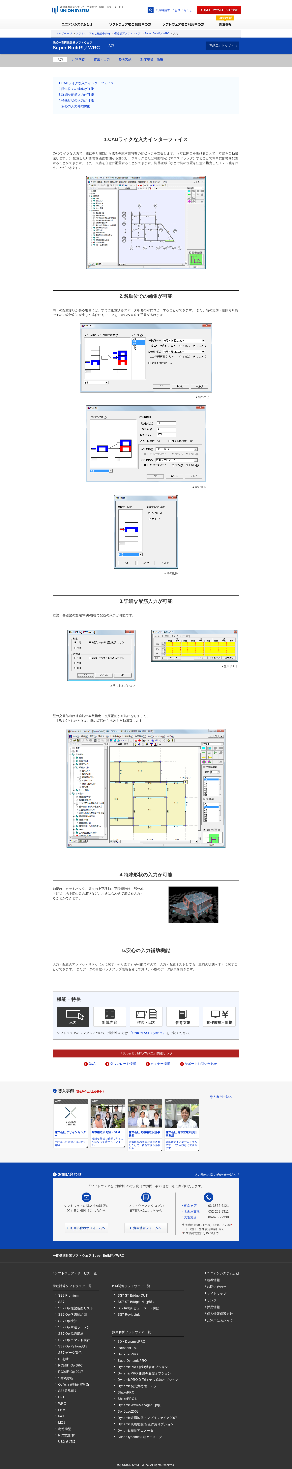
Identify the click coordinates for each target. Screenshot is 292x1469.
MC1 (61, 1422)
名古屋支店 (192, 1211)
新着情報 (213, 1280)
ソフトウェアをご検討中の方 (93, 33)
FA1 (61, 1416)
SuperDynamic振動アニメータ (140, 1437)
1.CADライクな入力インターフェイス (86, 83)
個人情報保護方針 (220, 1313)
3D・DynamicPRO (131, 1341)
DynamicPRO (128, 1354)
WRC (62, 1403)
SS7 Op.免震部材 (71, 1333)
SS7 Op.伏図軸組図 (72, 1314)
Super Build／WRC (157, 33)
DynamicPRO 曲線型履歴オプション (144, 1373)
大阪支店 (190, 1217)
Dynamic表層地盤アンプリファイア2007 (147, 1418)
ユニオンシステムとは (223, 1273)
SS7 (61, 1302)
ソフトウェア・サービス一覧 (76, 1273)
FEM (61, 1410)
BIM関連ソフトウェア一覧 (131, 1286)
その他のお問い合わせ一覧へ (215, 1174)
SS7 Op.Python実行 (72, 1346)
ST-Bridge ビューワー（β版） (139, 1308)
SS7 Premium (68, 1295)
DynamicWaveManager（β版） (140, 1405)
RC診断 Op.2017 (70, 1371)
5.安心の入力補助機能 (75, 106)
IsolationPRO (127, 1348)
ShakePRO (126, 1392)
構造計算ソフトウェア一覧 (72, 1286)
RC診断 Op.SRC (70, 1365)
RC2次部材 (66, 1435)
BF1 (61, 1397)
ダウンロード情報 (123, 1063)
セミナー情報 (160, 1063)
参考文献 (125, 59)
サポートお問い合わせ (201, 1063)
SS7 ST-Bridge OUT (132, 1295)
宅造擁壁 (64, 1429)
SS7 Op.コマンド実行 (74, 1340)
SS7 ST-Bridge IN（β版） (136, 1302)
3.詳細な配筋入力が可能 (76, 94)
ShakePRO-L (127, 1398)
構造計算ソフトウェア (127, 33)
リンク (212, 1300)
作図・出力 (102, 59)
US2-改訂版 (66, 1441)
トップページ (64, 33)
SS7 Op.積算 (67, 1321)
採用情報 (213, 1307)
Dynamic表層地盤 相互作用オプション (146, 1424)
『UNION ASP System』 (147, 1033)
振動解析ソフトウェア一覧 (131, 1332)
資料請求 (164, 10)
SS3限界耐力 (67, 1391)
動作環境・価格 (151, 59)
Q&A (92, 1063)
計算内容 (78, 59)
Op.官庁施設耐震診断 (73, 1384)
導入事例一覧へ (221, 1097)
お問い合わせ (183, 10)
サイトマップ (216, 1293)
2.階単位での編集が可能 (76, 89)
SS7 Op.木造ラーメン (74, 1327)
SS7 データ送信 (70, 1352)
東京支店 (190, 1205)
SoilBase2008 (128, 1411)
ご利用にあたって (220, 1320)
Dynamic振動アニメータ (135, 1430)
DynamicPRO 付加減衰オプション (143, 1367)
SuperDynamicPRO (132, 1360)
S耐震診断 (65, 1378)
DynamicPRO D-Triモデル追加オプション (148, 1379)
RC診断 (64, 1359)
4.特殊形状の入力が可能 (76, 100)
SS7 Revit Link (128, 1314)
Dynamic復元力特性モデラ (137, 1386)
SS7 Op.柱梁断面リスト (75, 1308)
